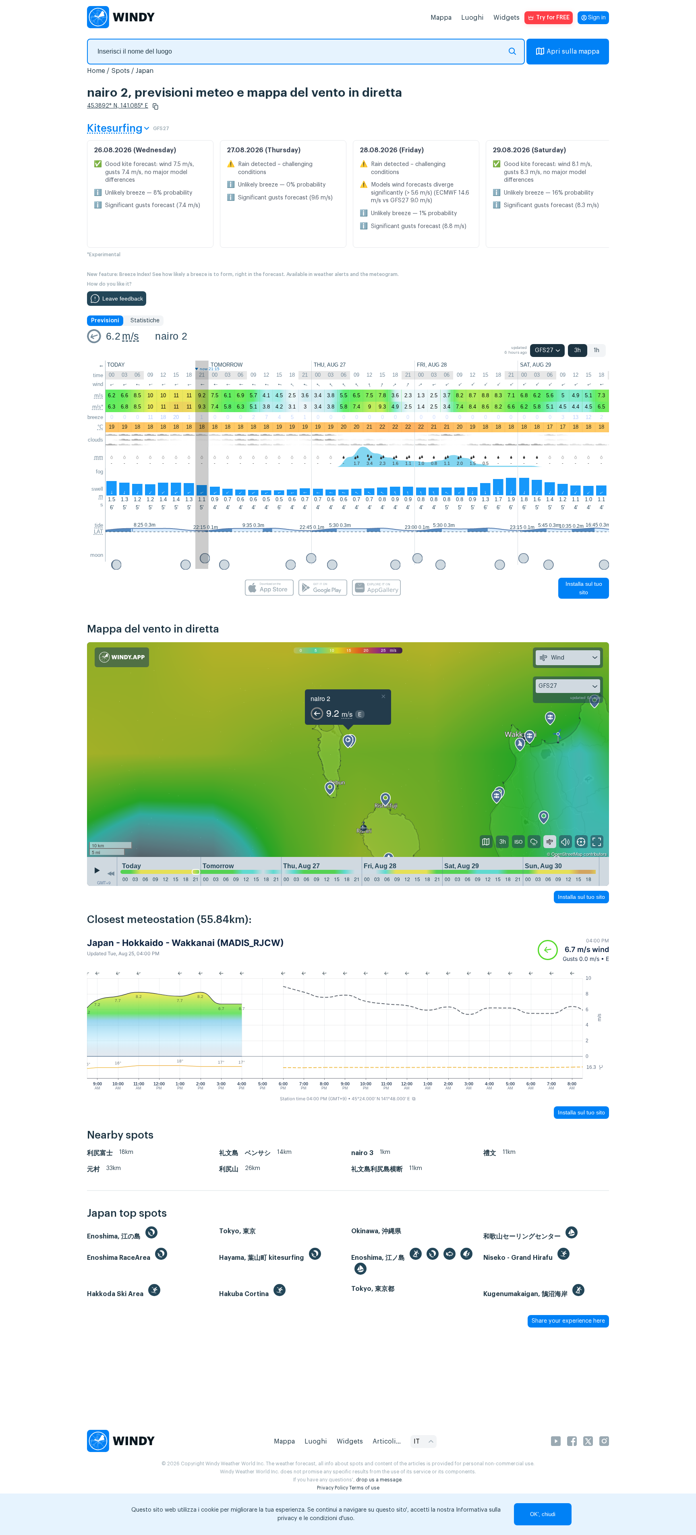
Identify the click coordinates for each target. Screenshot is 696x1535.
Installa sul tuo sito (584, 588)
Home (96, 71)
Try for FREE (553, 18)
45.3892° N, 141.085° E (117, 106)
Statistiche (145, 321)
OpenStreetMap (566, 853)
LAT (98, 532)
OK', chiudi (542, 1514)
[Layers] (486, 841)
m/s (130, 336)
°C (100, 427)
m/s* (97, 407)
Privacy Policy (332, 1487)
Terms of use (364, 1487)
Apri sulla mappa (573, 51)
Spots (120, 71)
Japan (144, 71)
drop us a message (379, 1479)
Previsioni (105, 321)
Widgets (506, 18)
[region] (348, 750)
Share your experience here (568, 1321)
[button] (155, 106)
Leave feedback (122, 298)
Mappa (441, 18)
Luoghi (472, 18)
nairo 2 (171, 336)
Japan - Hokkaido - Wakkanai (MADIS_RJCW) (185, 943)
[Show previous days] (110, 873)
